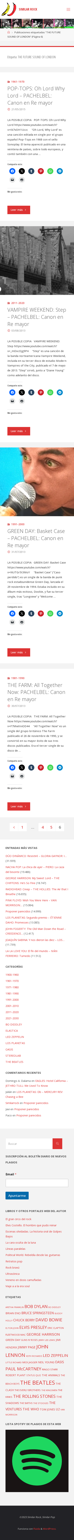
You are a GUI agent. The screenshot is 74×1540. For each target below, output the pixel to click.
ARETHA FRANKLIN (15, 1307)
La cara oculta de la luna (21, 1242)
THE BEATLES (14, 1062)
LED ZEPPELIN (15, 1037)
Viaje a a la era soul (18, 1286)
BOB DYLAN (36, 1306)
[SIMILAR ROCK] (9, 9)
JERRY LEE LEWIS (47, 1340)
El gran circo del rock (18, 1219)
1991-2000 (17, 524)
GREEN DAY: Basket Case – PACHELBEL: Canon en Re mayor (36, 538)
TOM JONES (47, 1409)
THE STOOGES (40, 1403)
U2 (58, 1409)
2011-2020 (17, 303)
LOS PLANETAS (15, 1043)
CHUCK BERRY (24, 1320)
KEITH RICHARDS (34, 1356)
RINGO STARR (50, 1369)
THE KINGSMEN (49, 1390)
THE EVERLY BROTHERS (28, 1390)
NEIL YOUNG (46, 1362)
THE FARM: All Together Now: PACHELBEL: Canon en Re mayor (36, 692)
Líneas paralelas (15, 1249)
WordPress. (49, 1528)
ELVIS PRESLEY (33, 1327)
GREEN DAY (13, 1340)
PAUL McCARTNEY (23, 1369)
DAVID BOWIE (48, 1320)
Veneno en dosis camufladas (23, 1280)
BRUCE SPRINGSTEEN (37, 1313)
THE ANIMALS (51, 1375)
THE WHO (31, 1409)
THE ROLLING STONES (34, 1396)
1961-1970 (17, 81)
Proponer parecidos (36, 1103)
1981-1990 (17, 678)
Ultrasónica (13, 1274)
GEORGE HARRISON (43, 1334)
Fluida (36, 1528)
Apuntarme (17, 1195)
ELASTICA (12, 1030)
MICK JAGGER (29, 1362)
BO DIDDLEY (14, 1024)
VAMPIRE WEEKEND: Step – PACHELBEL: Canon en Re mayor (36, 316)
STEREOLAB (13, 1055)
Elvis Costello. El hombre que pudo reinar (31, 1225)
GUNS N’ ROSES (29, 1339)
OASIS (9, 1049)
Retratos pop (14, 1261)
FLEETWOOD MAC (16, 1334)
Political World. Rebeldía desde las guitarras (33, 1255)
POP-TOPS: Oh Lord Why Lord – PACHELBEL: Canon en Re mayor (36, 95)
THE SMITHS (26, 1403)
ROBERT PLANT (16, 1375)
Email (11, 1174)
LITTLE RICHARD (14, 1362)
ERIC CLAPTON (56, 1328)
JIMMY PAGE (26, 1347)
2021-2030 (12, 1018)
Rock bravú (12, 1267)
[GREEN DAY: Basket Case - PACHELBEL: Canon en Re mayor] (37, 481)
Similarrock (12, 1103)
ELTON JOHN (12, 1328)
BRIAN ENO (13, 1313)
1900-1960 (12, 974)
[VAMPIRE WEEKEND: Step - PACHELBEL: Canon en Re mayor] (37, 260)
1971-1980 (12, 987)
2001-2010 (12, 1006)
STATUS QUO (33, 1375)
